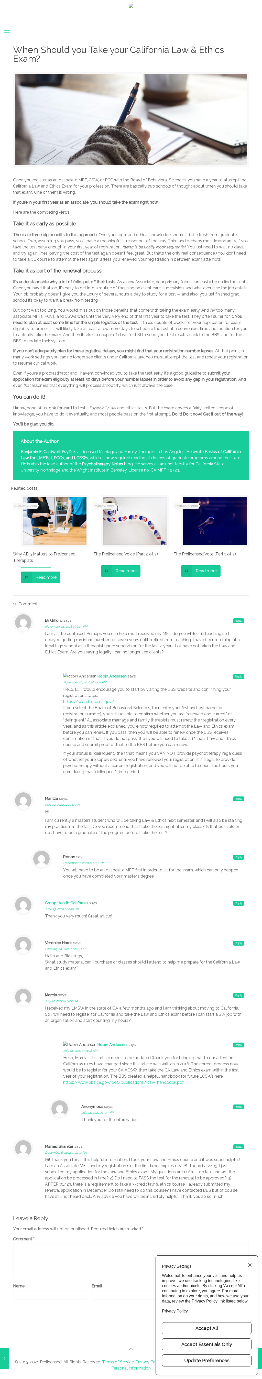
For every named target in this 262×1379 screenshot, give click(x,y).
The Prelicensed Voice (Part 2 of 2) (125, 554)
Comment (24, 1238)
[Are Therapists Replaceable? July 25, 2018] (4, 1358)
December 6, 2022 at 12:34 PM (66, 1152)
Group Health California (66, 903)
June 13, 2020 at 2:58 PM (62, 909)
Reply (238, 620)
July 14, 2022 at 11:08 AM (80, 1051)
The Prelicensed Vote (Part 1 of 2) (204, 554)
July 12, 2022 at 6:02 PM (61, 1001)
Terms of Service (118, 1362)
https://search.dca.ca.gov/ (88, 701)
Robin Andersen (112, 676)
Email (97, 1286)
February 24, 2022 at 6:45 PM (65, 949)
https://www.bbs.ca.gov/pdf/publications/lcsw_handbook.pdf (123, 1082)
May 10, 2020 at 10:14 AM (62, 804)
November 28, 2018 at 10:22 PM (84, 682)
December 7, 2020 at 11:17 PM (83, 863)
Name (19, 1286)
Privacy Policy (149, 1362)
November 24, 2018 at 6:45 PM (66, 626)
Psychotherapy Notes (102, 464)
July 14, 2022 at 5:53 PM (97, 1112)
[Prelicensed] (131, 11)
